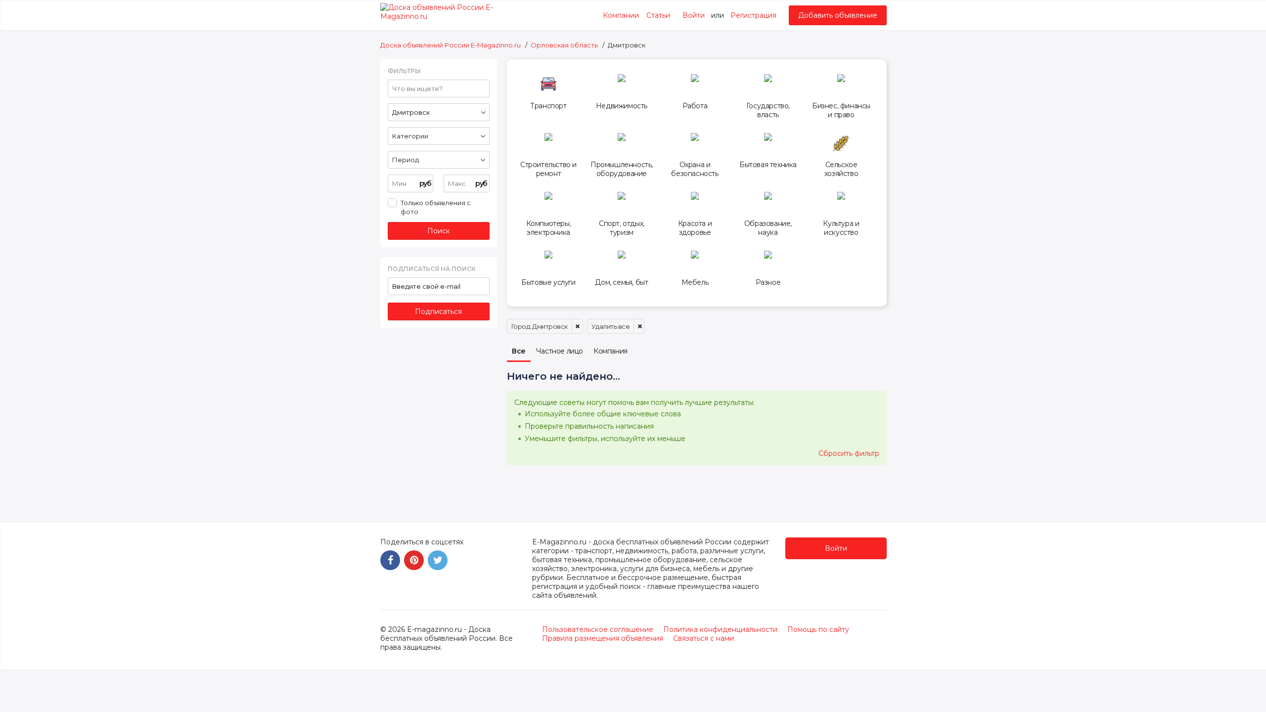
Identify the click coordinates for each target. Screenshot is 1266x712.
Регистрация (753, 15)
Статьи (658, 15)
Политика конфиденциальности (720, 629)
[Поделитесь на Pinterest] (414, 560)
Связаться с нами (703, 638)
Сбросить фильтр (848, 453)
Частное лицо (559, 351)
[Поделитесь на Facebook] (390, 560)
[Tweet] (438, 560)
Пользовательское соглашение (597, 629)
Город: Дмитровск (539, 326)
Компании (621, 15)
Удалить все (610, 326)
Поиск (438, 230)
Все (519, 351)
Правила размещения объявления (602, 638)
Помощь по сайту (818, 629)
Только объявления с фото (436, 207)
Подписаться (438, 311)
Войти (693, 15)
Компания (610, 351)
